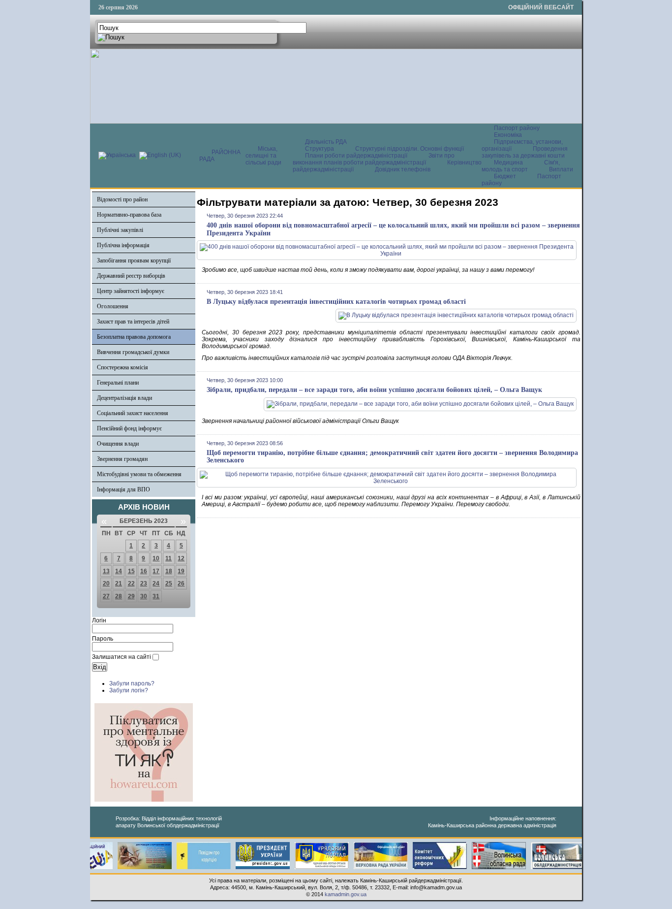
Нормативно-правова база (129, 214)
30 (143, 596)
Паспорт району (517, 128)
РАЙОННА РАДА (220, 155)
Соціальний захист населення (132, 413)
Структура (319, 148)
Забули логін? (128, 690)
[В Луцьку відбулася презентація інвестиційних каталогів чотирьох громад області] (456, 315)
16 (143, 571)
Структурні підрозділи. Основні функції (409, 148)
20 (106, 583)
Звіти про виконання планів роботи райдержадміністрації (374, 159)
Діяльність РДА (326, 141)
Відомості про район (122, 199)
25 (168, 583)
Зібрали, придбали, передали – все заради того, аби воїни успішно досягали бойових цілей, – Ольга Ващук (374, 389)
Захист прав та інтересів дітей (133, 321)
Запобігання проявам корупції (134, 260)
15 (131, 571)
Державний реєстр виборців (131, 275)
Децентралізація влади (124, 397)
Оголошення (112, 306)
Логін (99, 620)
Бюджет (506, 176)
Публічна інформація (123, 245)
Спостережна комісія (122, 367)
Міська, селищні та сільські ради (263, 155)
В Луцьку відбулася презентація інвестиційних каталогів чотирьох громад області (336, 301)
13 (106, 571)
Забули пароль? (131, 683)
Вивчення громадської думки (133, 352)
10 (156, 558)
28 (118, 596)
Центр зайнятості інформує (130, 291)
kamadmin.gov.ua (346, 894)
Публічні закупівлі (120, 230)
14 (118, 571)
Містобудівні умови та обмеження (139, 474)
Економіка (508, 134)
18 (168, 571)
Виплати (561, 169)
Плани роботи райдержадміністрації (356, 155)
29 (131, 596)
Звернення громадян (122, 458)
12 (181, 558)
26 (181, 583)
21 (118, 583)
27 (106, 596)
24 (156, 583)
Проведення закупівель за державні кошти (525, 152)
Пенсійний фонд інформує (129, 428)
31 (156, 596)
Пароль (102, 638)
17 (156, 571)
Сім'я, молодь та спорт (521, 166)
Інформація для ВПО (123, 489)
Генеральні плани (118, 382)
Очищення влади (118, 443)
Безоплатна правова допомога (134, 336)
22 (131, 583)
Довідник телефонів (402, 169)
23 (143, 583)
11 (168, 558)
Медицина (509, 162)
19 (181, 571)
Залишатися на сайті (121, 656)
